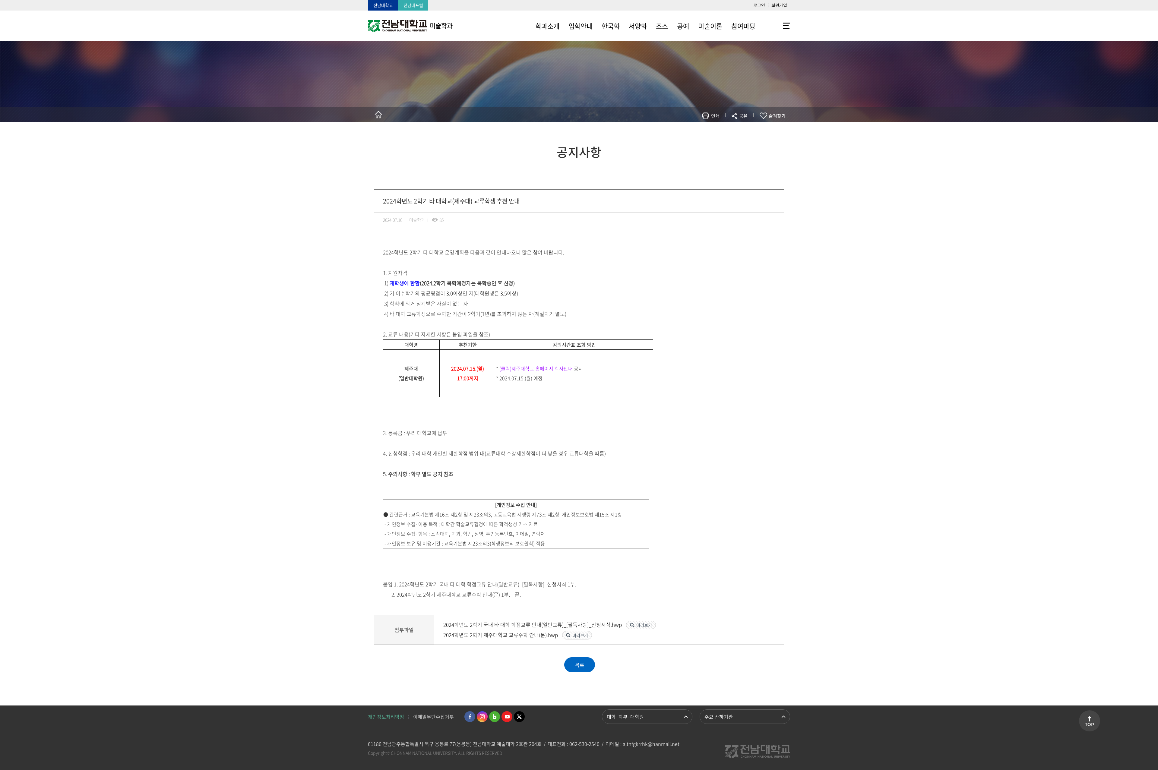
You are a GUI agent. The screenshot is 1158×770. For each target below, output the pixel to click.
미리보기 (644, 625)
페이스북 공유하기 (680, 133)
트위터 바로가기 (519, 716)
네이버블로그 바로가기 (494, 716)
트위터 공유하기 (689, 133)
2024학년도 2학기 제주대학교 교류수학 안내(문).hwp (501, 635)
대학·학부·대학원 (625, 716)
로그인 (759, 5)
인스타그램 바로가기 (482, 716)
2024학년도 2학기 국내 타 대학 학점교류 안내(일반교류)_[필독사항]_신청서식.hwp (533, 624)
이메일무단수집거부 (433, 716)
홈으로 (378, 114)
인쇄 (715, 115)
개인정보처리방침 (386, 716)
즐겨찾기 (777, 115)
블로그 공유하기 (716, 133)
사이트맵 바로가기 (775, 26)
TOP (1089, 724)
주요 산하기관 (718, 716)
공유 (743, 115)
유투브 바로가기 (506, 716)
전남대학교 (383, 5)
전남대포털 (413, 5)
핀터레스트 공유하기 (707, 133)
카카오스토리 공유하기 (698, 133)
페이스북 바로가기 (469, 716)
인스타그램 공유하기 (725, 133)
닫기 (747, 129)
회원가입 (779, 5)
